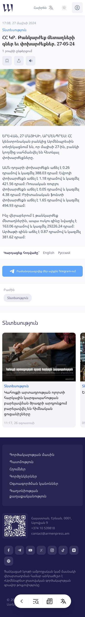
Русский (64, 253)
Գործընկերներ (23, 476)
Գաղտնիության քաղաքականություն (28, 493)
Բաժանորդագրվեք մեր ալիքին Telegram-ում (46, 271)
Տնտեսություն (17, 298)
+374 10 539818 (43, 528)
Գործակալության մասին (32, 454)
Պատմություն (22, 461)
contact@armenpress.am (50, 533)
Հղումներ (18, 468)
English (48, 253)
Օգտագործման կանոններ (34, 483)
